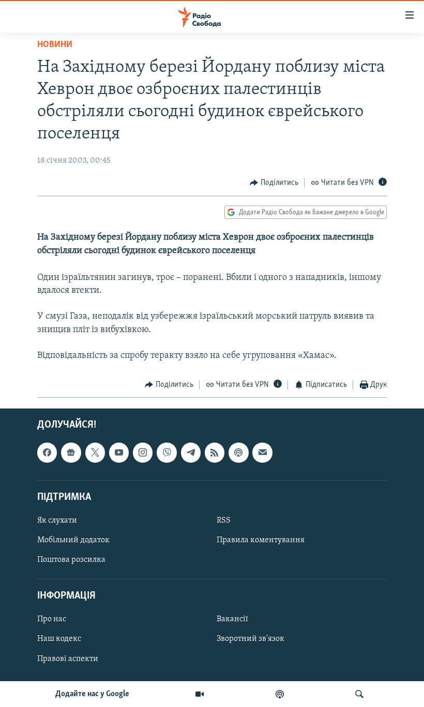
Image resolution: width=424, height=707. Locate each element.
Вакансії (232, 619)
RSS (224, 520)
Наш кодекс (59, 639)
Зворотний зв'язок (250, 639)
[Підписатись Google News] (71, 452)
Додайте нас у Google (92, 694)
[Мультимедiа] (199, 694)
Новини (54, 45)
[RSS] (214, 452)
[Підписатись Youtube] (119, 452)
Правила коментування (261, 540)
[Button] (274, 183)
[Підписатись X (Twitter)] (95, 452)
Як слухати (57, 520)
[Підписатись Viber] (166, 452)
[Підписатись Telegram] (191, 452)
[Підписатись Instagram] (143, 452)
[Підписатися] (262, 452)
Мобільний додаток (73, 540)
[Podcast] (238, 452)
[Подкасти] (279, 694)
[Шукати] (359, 694)
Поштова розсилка (71, 560)
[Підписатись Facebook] (47, 452)
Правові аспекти (67, 658)
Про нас (51, 619)
